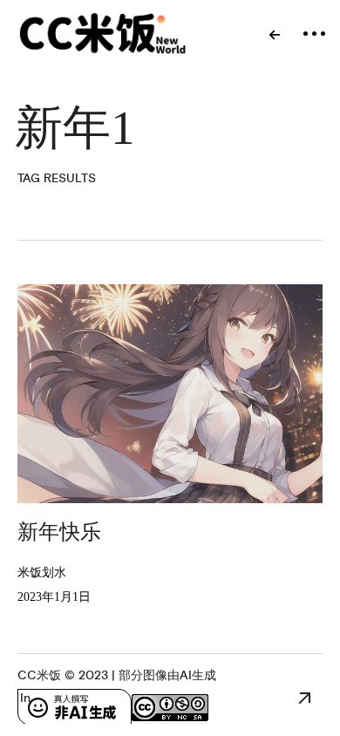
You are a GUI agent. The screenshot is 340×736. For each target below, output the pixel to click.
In (25, 698)
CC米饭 (39, 676)
